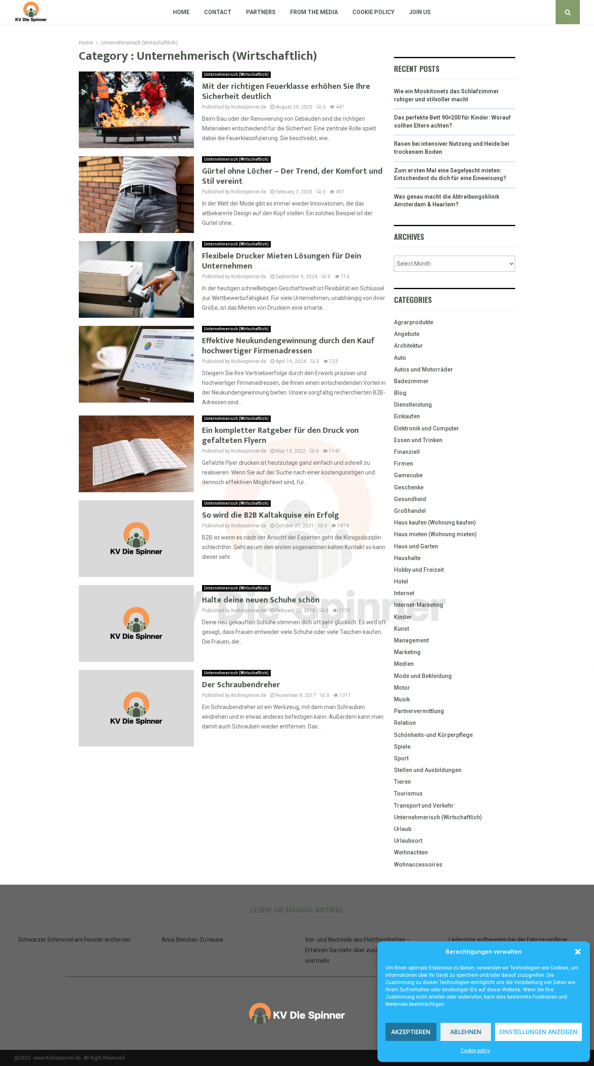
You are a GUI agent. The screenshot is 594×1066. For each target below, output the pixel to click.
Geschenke (408, 487)
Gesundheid (410, 499)
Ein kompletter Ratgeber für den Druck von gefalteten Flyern (280, 435)
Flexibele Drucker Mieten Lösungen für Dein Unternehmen (281, 261)
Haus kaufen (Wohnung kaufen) (435, 522)
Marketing (407, 652)
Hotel (401, 581)
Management (411, 640)
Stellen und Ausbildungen (427, 770)
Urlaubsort (408, 840)
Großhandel (410, 511)
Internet (404, 593)
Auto (400, 358)
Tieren (402, 782)
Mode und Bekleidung (423, 676)
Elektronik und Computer (426, 428)
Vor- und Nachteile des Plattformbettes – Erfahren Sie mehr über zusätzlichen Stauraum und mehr (365, 950)
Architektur (408, 345)
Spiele (402, 746)
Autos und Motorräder (423, 369)
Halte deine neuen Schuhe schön (261, 600)
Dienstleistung (413, 404)
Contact (218, 12)
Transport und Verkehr (424, 805)
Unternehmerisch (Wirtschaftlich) (236, 74)
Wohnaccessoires (418, 864)
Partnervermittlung (419, 711)
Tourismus (408, 793)
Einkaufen (407, 416)
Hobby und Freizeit (419, 570)
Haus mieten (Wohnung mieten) (435, 534)
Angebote (406, 334)
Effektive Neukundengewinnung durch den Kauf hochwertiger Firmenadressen (288, 346)
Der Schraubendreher (241, 685)
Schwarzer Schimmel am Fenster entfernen (74, 939)
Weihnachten (411, 852)
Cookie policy (475, 1050)
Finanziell (407, 452)
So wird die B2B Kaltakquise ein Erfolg (270, 515)
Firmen (403, 463)
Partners (261, 12)
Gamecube (408, 475)
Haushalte (407, 558)
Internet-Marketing (418, 605)
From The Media (314, 12)
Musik (402, 699)
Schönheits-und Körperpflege (433, 735)
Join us (420, 12)
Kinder (403, 617)
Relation (405, 723)
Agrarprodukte (413, 322)
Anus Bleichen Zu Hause (192, 939)
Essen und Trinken (418, 440)
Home (181, 12)
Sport (401, 758)
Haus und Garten (416, 546)
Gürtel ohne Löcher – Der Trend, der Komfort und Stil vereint (292, 176)
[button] (578, 952)
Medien (404, 664)
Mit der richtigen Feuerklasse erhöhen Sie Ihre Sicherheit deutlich (286, 91)
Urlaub (402, 829)
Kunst (401, 628)
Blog (400, 393)
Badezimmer (411, 381)
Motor (402, 687)
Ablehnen (465, 1032)
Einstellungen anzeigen (538, 1032)
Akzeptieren (410, 1032)
